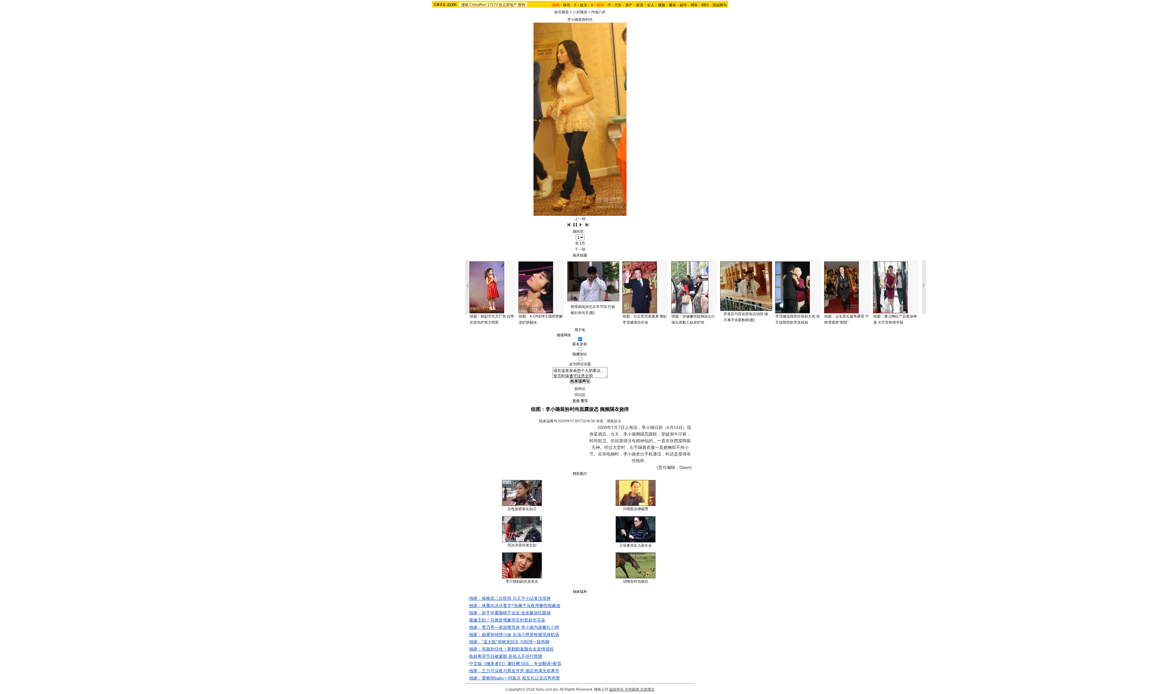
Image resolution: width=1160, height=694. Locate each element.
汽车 (618, 5)
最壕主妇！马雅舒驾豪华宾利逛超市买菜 (507, 620)
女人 (650, 5)
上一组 (580, 219)
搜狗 (521, 5)
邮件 (683, 5)
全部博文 (647, 689)
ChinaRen (477, 5)
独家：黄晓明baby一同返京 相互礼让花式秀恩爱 (514, 678)
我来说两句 (548, 421)
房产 (629, 5)
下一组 (580, 249)
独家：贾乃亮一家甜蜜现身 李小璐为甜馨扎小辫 (514, 627)
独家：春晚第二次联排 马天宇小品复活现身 (510, 598)
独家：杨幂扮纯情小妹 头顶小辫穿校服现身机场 (514, 634)
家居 (639, 5)
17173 (492, 5)
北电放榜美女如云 (521, 509)
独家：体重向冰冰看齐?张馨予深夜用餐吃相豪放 (514, 605)
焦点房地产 (508, 5)
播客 (672, 5)
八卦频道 (580, 12)
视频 (661, 5)
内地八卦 (598, 12)
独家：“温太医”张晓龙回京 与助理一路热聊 (509, 641)
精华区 (580, 389)
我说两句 (719, 5)
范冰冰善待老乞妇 (521, 545)
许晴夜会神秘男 (635, 509)
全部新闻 (632, 689)
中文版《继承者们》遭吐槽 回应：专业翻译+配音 (515, 663)
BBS (705, 5)
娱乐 (583, 5)
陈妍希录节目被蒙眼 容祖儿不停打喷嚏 (505, 656)
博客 (694, 5)
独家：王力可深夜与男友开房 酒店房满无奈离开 (514, 670)
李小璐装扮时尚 (580, 20)
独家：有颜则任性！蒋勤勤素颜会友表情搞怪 (511, 649)
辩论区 (580, 395)
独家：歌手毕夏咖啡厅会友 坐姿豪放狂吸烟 (510, 612)
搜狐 (465, 5)
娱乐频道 (561, 12)
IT (609, 5)
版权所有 (616, 689)
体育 (566, 5)
